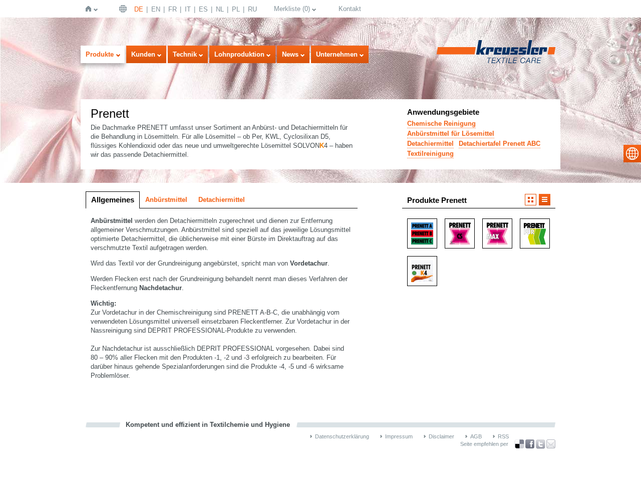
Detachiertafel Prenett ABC (499, 143)
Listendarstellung (544, 199)
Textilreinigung (430, 153)
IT (188, 9)
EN (155, 9)
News (290, 54)
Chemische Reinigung (441, 123)
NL (220, 9)
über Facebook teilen (529, 444)
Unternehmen (337, 54)
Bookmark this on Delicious (519, 443)
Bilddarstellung (530, 199)
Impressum (399, 436)
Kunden (143, 54)
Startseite (90, 9)
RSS (503, 436)
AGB (476, 436)
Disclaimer (441, 436)
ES (203, 9)
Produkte (100, 54)
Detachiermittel (430, 143)
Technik (185, 54)
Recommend (550, 443)
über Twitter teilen (540, 444)
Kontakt (350, 9)
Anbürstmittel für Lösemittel (450, 133)
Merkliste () (292, 9)
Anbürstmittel (166, 199)
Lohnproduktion (239, 54)
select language (632, 153)
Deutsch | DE (124, 9)
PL (236, 9)
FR (172, 9)
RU (252, 9)
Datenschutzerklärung (342, 436)
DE (138, 9)
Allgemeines (112, 199)
